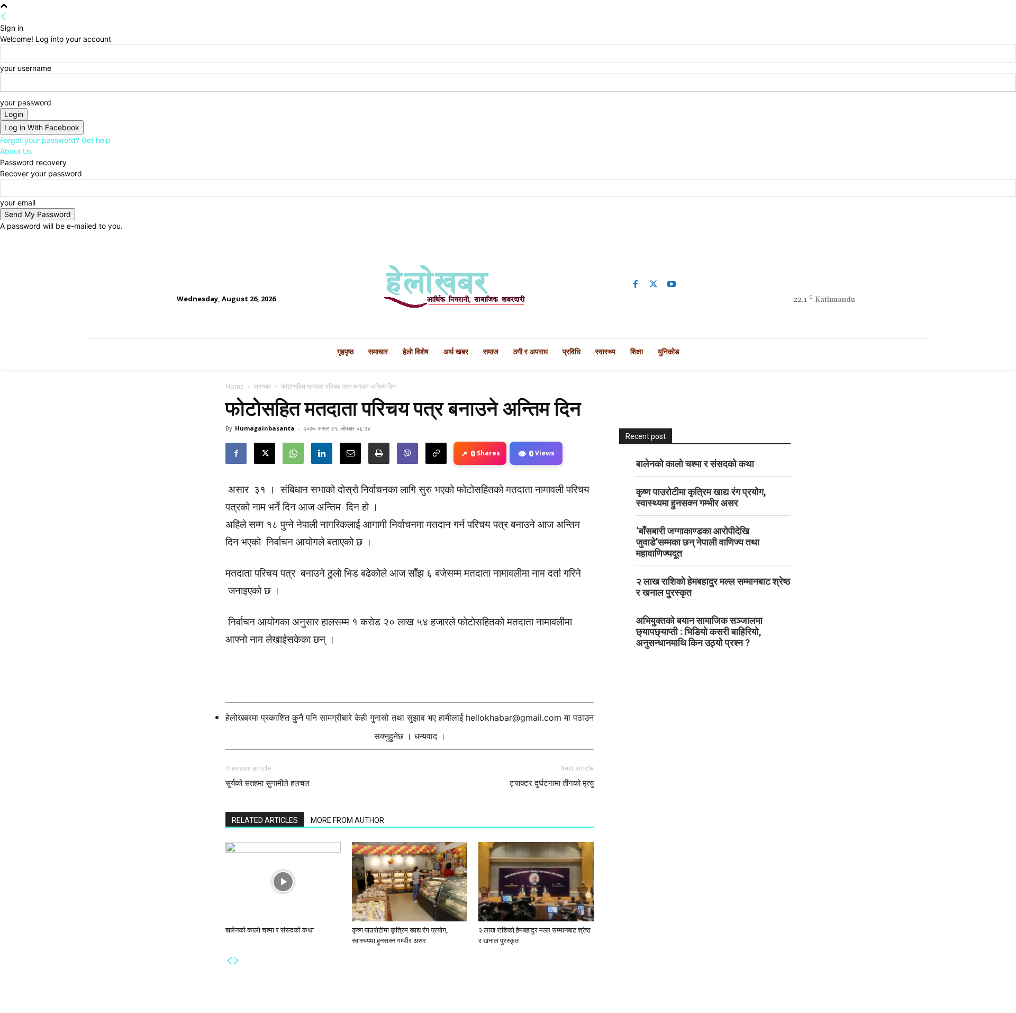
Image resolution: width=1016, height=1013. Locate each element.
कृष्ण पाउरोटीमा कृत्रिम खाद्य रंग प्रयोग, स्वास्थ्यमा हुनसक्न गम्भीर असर (701, 497)
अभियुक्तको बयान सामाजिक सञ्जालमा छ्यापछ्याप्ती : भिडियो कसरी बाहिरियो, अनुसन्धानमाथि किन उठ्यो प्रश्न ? (699, 631)
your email (17, 202)
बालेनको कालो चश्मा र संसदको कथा (269, 930)
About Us (16, 151)
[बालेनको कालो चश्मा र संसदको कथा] (283, 881)
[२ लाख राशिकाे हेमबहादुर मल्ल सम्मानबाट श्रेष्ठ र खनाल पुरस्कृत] (536, 881)
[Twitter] (653, 284)
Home (234, 386)
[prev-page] (229, 960)
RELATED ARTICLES (265, 820)
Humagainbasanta (265, 428)
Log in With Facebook (41, 127)
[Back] (3, 16)
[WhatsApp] (293, 453)
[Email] (350, 453)
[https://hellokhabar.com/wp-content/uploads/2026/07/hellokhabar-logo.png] (508, 290)
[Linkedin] (321, 453)
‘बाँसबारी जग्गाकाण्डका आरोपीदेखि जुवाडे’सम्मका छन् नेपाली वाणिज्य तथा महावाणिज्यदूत (697, 542)
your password (25, 102)
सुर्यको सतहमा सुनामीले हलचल (267, 783)
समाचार (262, 386)
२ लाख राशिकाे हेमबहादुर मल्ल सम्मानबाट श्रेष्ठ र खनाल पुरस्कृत (713, 587)
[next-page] (236, 960)
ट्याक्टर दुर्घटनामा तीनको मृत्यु (552, 783)
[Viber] (407, 453)
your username (25, 68)
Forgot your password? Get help (55, 140)
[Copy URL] (436, 453)
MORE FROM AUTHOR (347, 820)
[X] (264, 453)
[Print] (378, 453)
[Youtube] (671, 284)
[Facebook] (635, 284)
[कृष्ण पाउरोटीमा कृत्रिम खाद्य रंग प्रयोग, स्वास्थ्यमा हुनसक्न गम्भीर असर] (409, 881)
